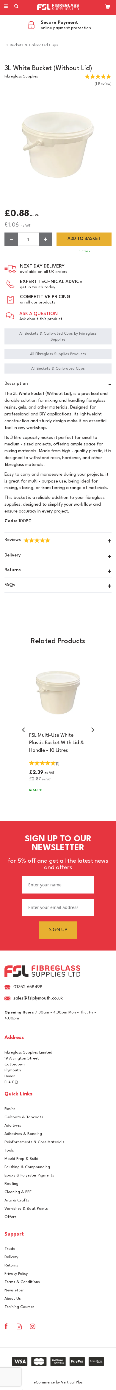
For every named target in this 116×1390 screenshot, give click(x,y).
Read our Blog (19, 1326)
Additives (12, 1126)
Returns (11, 1265)
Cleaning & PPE (18, 1192)
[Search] (16, 6)
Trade (9, 1249)
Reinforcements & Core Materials (34, 1142)
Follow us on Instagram (32, 1326)
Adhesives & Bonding (23, 1134)
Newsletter (14, 1290)
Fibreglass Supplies (21, 76)
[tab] (58, 384)
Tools (9, 1150)
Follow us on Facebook (6, 1326)
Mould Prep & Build (21, 1159)
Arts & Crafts (16, 1200)
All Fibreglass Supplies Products (58, 354)
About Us (12, 1299)
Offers (10, 1217)
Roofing (11, 1184)
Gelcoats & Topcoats (23, 1117)
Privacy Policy (16, 1274)
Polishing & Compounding (27, 1167)
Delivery (11, 1257)
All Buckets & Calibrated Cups (58, 369)
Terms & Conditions (22, 1282)
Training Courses (19, 1307)
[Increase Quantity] (45, 239)
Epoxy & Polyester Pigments (29, 1175)
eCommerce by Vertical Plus (58, 1382)
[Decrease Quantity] (11, 239)
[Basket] (107, 7)
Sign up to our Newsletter (58, 853)
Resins (9, 1109)
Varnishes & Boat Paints (26, 1209)
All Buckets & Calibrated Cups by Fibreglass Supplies (58, 336)
